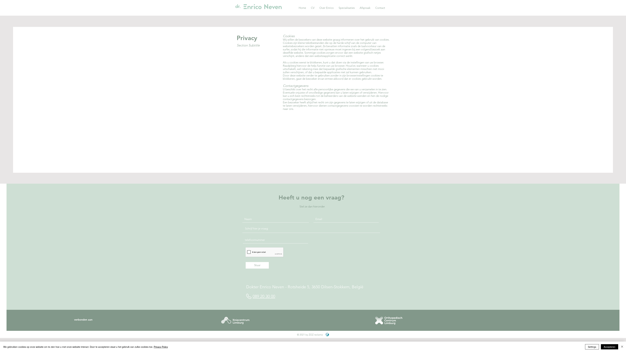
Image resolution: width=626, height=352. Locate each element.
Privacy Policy (161, 346)
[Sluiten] (622, 346)
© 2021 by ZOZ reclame (310, 334)
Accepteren (609, 346)
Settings (592, 346)
